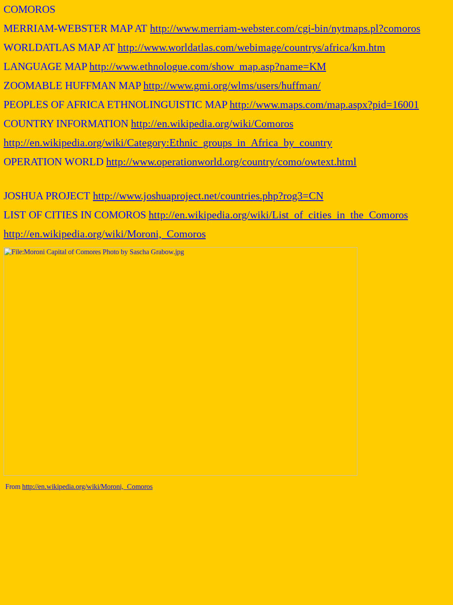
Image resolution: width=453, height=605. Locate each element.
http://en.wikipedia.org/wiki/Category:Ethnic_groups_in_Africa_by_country (168, 142)
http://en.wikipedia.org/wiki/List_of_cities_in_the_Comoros (278, 215)
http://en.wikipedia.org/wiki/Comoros (212, 123)
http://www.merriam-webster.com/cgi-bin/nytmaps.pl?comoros (285, 28)
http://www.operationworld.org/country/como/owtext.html (231, 161)
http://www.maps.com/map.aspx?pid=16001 (324, 104)
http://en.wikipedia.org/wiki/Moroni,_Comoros (105, 234)
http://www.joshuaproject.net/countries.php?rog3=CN (208, 196)
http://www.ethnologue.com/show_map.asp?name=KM (207, 66)
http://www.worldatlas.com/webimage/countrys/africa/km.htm (251, 47)
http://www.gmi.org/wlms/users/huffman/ (232, 85)
